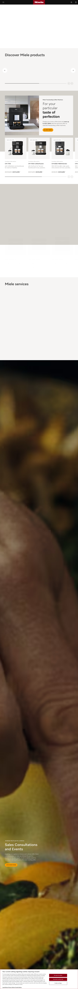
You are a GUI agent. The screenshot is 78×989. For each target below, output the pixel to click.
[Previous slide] (69, 46)
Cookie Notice (18, 987)
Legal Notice (5, 987)
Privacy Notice (11, 987)
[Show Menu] (3, 2)
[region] (39, 26)
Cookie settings (58, 983)
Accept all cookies (58, 975)
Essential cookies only (58, 979)
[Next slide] (72, 46)
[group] (15, 155)
